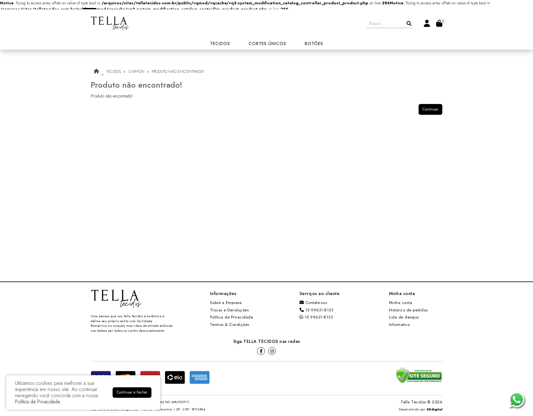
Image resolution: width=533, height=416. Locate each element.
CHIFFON (136, 71)
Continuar (430, 109)
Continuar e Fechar (132, 392)
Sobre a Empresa (226, 303)
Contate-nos (315, 303)
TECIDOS (113, 71)
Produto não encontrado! (178, 71)
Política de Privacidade (231, 317)
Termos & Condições (229, 324)
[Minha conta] (427, 23)
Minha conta (400, 303)
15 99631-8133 (318, 310)
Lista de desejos (404, 317)
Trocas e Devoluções (229, 310)
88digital (435, 409)
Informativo (399, 324)
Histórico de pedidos (408, 310)
